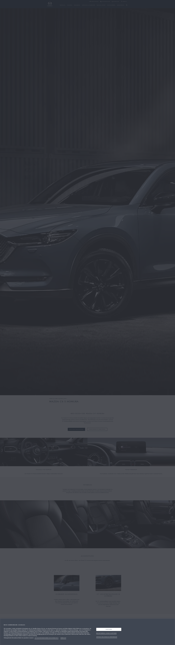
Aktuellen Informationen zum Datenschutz (46, 637)
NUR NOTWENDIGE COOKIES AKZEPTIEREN (106, 633)
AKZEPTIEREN (109, 629)
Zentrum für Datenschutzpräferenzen (106, 636)
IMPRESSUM (63, 637)
